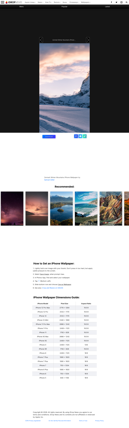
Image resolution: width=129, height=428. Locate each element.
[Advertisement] (64, 23)
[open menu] (2, 2)
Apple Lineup (30, 2)
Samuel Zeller (49, 180)
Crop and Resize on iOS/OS (52, 288)
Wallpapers (85, 2)
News (40, 2)
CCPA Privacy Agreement (33, 420)
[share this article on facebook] (76, 136)
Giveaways (74, 2)
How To (48, 2)
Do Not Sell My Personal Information (60, 420)
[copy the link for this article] (85, 136)
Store (65, 2)
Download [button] (49, 137)
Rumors (57, 2)
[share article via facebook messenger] (80, 136)
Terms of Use (83, 420)
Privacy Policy (99, 420)
